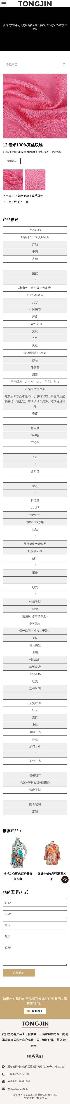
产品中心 (15, 25)
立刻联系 (11, 161)
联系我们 (37, 1011)
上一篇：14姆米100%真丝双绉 (23, 196)
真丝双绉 (40, 25)
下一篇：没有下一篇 (16, 202)
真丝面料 (27, 25)
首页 (5, 25)
